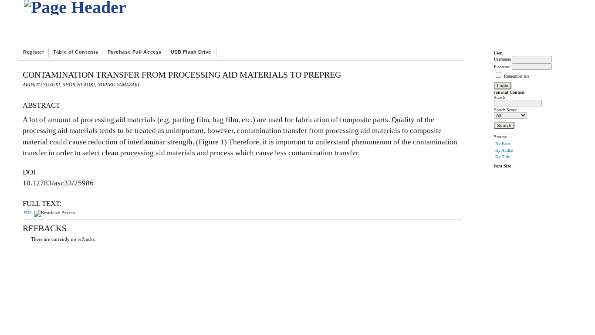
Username (502, 59)
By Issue (502, 143)
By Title (502, 156)
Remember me (516, 76)
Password (502, 66)
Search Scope (505, 109)
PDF (28, 213)
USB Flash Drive (191, 52)
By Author (504, 150)
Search (499, 97)
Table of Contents (75, 52)
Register (33, 52)
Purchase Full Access (135, 52)
